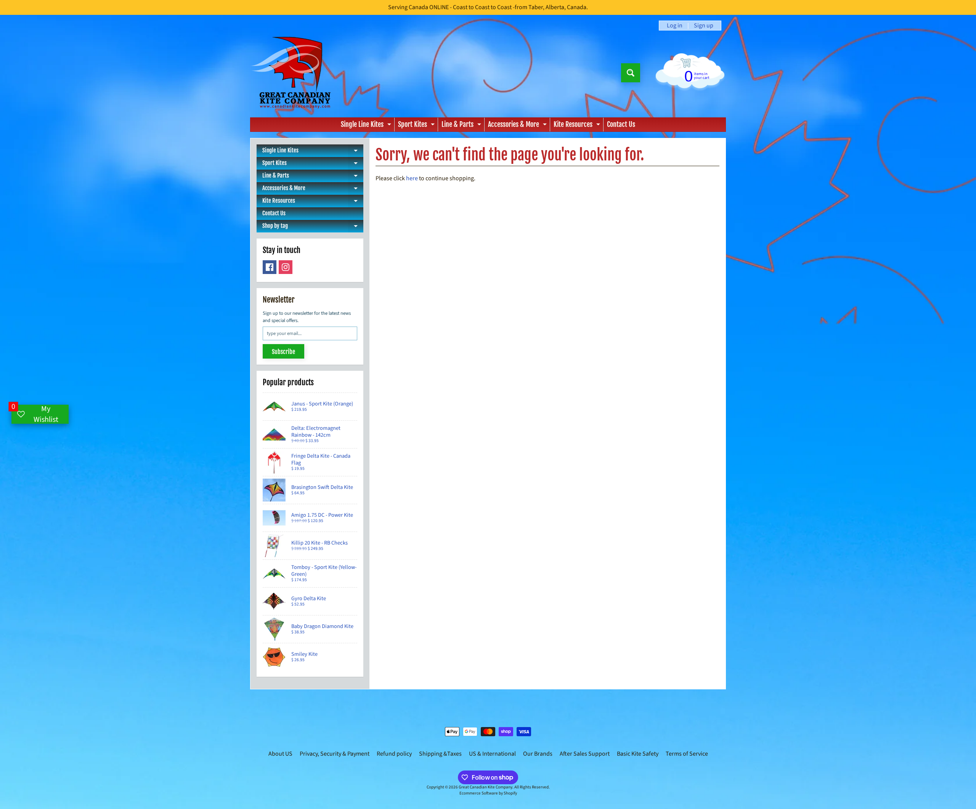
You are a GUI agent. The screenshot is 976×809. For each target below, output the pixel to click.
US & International (492, 754)
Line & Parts (462, 125)
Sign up (703, 25)
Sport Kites (417, 125)
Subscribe (283, 352)
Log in (674, 25)
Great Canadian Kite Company (485, 787)
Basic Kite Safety (637, 754)
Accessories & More (518, 125)
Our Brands (537, 754)
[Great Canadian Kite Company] (295, 72)
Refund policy (394, 754)
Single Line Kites (367, 125)
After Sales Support (585, 754)
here (412, 178)
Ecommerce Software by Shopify (488, 793)
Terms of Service (687, 754)
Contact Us (621, 124)
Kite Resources (578, 125)
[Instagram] (285, 267)
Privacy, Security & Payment (334, 754)
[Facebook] (269, 267)
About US (280, 754)
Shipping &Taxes (440, 754)
